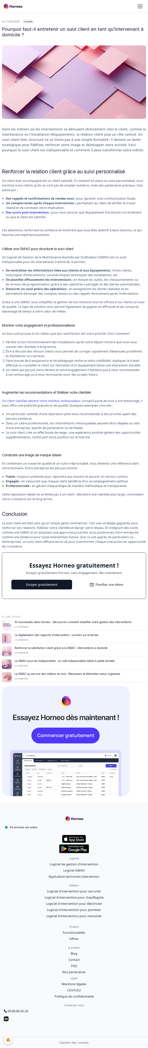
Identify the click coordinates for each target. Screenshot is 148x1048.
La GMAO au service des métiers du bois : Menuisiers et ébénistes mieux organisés (67, 673)
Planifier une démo (109, 584)
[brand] (13, 6)
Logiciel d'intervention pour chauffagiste (74, 897)
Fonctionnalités (74, 933)
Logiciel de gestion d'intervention (74, 864)
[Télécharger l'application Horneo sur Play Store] (74, 849)
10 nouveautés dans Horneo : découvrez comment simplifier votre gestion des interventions (73, 622)
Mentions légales (74, 984)
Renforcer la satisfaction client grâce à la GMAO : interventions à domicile (61, 648)
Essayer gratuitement (41, 584)
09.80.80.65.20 (18, 1011)
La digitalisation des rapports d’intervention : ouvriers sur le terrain (56, 635)
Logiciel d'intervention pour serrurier (74, 891)
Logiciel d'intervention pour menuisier (74, 916)
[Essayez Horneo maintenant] (74, 741)
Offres (74, 939)
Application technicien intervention (74, 876)
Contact (74, 960)
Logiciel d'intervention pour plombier (74, 910)
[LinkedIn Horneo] (74, 1019)
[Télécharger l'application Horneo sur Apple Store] (74, 839)
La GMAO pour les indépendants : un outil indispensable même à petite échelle (65, 660)
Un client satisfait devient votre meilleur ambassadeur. (41, 401)
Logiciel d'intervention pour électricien (74, 904)
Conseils (28, 21)
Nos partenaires (74, 972)
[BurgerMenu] (140, 6)
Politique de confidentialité (74, 996)
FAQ (74, 966)
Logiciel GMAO (74, 870)
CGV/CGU (74, 990)
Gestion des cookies (74, 1042)
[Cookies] (8, 1040)
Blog (74, 953)
